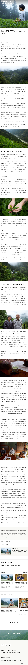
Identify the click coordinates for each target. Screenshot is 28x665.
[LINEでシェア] (11, 562)
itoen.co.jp (9, 648)
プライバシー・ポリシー (11, 650)
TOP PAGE (14, 622)
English (25, 662)
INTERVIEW (3, 565)
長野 (19, 565)
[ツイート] (8, 562)
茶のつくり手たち (10, 565)
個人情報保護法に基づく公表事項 (13, 652)
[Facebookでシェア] (5, 562)
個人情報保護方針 (10, 654)
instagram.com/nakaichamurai (6, 537)
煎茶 (16, 565)
